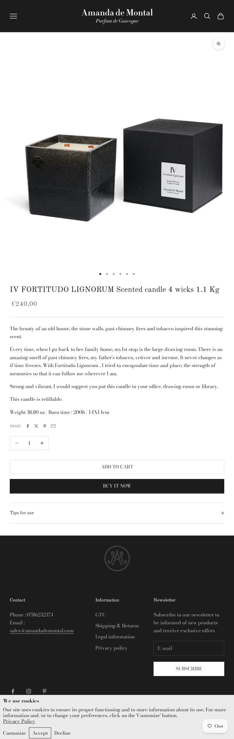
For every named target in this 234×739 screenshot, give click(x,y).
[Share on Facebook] (27, 426)
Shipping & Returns (117, 625)
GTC (100, 614)
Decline (62, 733)
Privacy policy (111, 647)
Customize (14, 733)
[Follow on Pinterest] (44, 691)
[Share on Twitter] (36, 426)
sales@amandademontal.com (42, 630)
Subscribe (189, 668)
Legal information (115, 636)
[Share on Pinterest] (44, 426)
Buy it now (117, 485)
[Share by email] (53, 426)
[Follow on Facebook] (13, 691)
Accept (40, 733)
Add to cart (117, 466)
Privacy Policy (19, 721)
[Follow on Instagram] (29, 691)
